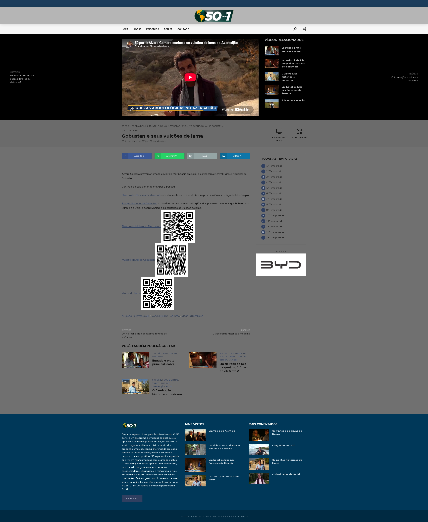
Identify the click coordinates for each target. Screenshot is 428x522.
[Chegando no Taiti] (259, 449)
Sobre (137, 29)
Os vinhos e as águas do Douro (287, 432)
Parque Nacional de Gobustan (205, 126)
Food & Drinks (140, 126)
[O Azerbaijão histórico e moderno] (272, 76)
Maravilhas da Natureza (166, 316)
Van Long (157, 356)
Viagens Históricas (192, 316)
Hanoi (165, 353)
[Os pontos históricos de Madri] (195, 480)
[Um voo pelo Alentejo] (195, 435)
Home (125, 29)
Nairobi (233, 360)
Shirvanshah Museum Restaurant (141, 226)
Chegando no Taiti (283, 445)
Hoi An (173, 353)
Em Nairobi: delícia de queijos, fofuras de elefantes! (293, 63)
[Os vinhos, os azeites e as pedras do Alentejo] (195, 449)
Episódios (152, 29)
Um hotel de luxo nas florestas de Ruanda (292, 90)
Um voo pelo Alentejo (222, 430)
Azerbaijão (174, 126)
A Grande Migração (293, 100)
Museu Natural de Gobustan (138, 259)
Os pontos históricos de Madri (224, 478)
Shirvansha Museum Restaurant (141, 195)
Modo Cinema (299, 137)
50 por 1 (126, 126)
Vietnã (156, 353)
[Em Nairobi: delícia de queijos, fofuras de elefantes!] (272, 63)
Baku (184, 126)
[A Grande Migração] (272, 103)
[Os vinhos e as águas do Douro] (259, 435)
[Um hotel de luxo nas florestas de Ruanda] (272, 90)
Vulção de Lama (131, 293)
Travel (152, 126)
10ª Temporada (130, 130)
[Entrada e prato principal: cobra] (272, 50)
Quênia (223, 360)
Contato (183, 29)
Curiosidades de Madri (286, 474)
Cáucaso (127, 316)
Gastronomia (141, 316)
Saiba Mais (132, 498)
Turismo (162, 126)
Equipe (168, 29)
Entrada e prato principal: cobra (291, 49)
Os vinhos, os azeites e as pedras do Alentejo (224, 447)
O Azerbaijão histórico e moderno (289, 76)
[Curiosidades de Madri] (259, 478)
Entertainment (238, 353)
